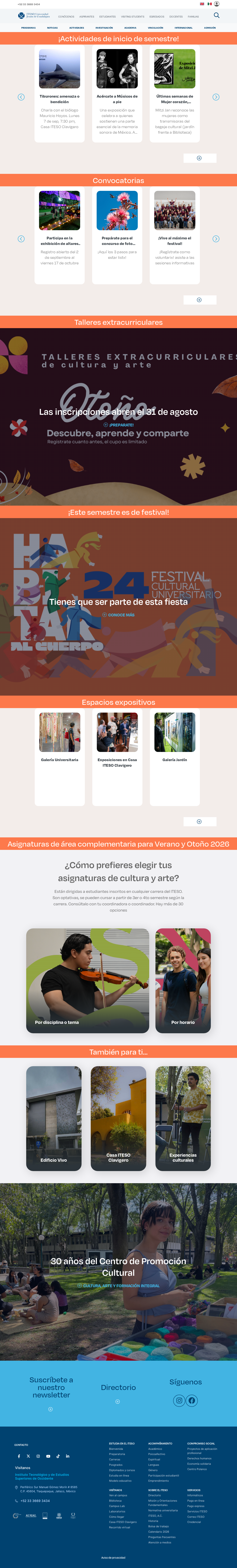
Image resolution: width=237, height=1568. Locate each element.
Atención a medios (159, 1542)
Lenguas (153, 1464)
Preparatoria (117, 1454)
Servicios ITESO (197, 1511)
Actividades (76, 27)
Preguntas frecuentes (162, 1537)
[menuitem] (66, 16)
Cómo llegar (116, 1516)
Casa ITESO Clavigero (123, 1522)
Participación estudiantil (163, 1475)
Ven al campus (118, 1495)
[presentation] (21, 97)
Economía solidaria (199, 1463)
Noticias (52, 27)
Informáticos (195, 1495)
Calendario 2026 (158, 1531)
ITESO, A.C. (155, 1515)
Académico (155, 1448)
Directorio (154, 1495)
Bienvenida (116, 1448)
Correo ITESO (196, 1516)
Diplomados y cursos (122, 1470)
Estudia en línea (119, 1475)
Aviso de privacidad (113, 1558)
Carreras (114, 1459)
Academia (130, 27)
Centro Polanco (197, 1469)
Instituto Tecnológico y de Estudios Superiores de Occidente (42, 1476)
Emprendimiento (158, 1480)
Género (153, 1470)
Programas (28, 27)
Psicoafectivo (156, 1454)
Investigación (104, 27)
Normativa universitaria (163, 1510)
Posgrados (115, 1464)
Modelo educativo (120, 1480)
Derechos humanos (199, 1458)
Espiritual (154, 1459)
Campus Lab (117, 1506)
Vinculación (155, 27)
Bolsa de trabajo (158, 1526)
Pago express (195, 1506)
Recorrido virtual (119, 1527)
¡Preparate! (121, 425)
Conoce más (121, 615)
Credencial (194, 1522)
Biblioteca (115, 1500)
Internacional (184, 27)
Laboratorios (117, 1511)
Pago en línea (195, 1500)
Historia (153, 1521)
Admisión (210, 27)
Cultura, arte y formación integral (121, 1286)
